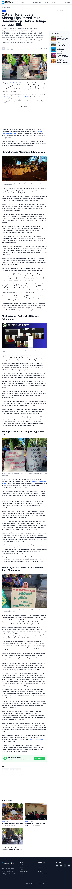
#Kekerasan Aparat (15, 769)
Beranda (22, 2)
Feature (21, 869)
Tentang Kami (41, 865)
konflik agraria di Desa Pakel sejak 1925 (16, 97)
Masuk (68, 2)
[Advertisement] (24, 117)
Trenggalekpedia (24, 871)
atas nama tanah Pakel (36, 739)
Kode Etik (40, 871)
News (28, 2)
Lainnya (46, 2)
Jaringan (54, 2)
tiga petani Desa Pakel (13, 83)
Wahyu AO (8, 48)
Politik (21, 867)
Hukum (8, 7)
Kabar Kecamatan (37, 2)
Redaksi (39, 869)
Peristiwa (22, 865)
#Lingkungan (6, 769)
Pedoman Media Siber (43, 874)
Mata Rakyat (22, 874)
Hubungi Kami (41, 867)
